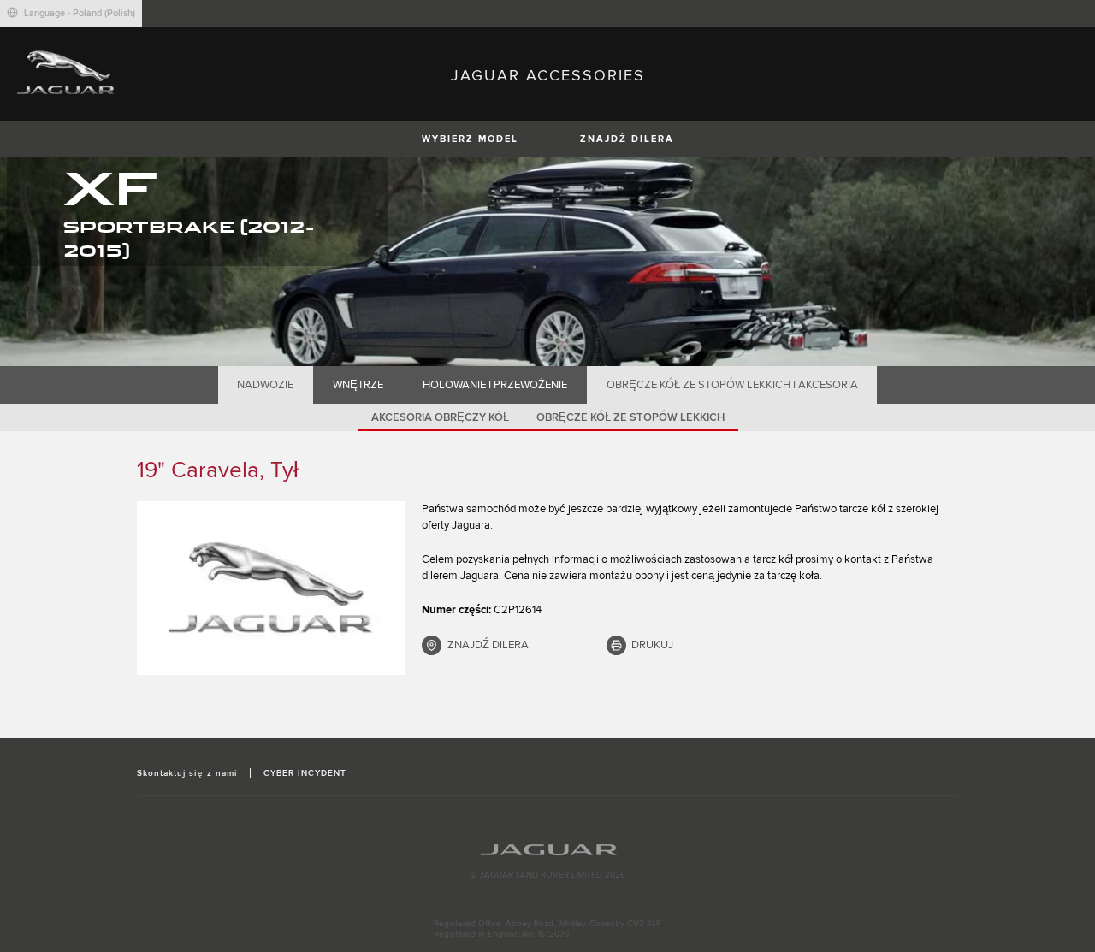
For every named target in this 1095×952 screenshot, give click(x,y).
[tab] (265, 385)
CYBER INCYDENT (305, 773)
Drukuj (652, 645)
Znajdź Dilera (627, 139)
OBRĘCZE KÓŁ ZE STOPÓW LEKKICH (630, 417)
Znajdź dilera (488, 645)
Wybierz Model (470, 139)
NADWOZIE (265, 385)
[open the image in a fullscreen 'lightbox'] (271, 588)
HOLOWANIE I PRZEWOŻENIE (495, 385)
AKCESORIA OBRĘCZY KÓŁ (440, 417)
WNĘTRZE (358, 385)
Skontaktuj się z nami (187, 773)
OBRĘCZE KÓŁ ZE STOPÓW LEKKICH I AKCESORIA (732, 385)
